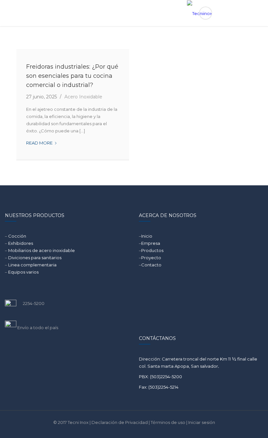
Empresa (150, 243)
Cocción (17, 236)
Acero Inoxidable (83, 97)
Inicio (146, 236)
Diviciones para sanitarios (34, 257)
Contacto (151, 264)
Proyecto (151, 257)
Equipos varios (23, 272)
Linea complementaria (32, 264)
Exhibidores (20, 243)
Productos (152, 250)
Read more (41, 143)
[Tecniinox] (134, 13)
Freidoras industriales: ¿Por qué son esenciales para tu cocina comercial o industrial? (72, 76)
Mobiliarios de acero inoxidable (41, 250)
